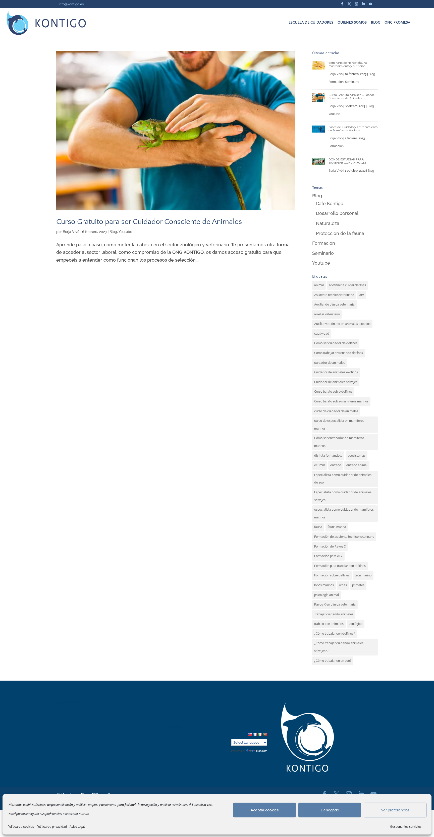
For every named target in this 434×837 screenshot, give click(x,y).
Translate (261, 750)
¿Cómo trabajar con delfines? (334, 633)
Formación (336, 82)
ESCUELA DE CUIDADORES (311, 23)
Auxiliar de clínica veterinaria (334, 304)
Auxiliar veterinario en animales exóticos (342, 324)
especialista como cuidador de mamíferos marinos (344, 513)
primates (358, 585)
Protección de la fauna (340, 233)
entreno (335, 465)
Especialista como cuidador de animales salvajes (342, 496)
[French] (255, 735)
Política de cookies (21, 826)
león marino (363, 575)
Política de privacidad (51, 826)
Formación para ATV (328, 556)
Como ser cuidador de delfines (335, 343)
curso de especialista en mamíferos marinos (339, 424)
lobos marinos (324, 585)
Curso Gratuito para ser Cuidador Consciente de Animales (149, 221)
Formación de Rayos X (330, 546)
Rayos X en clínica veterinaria (335, 604)
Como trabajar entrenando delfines (338, 353)
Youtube (125, 232)
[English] (250, 735)
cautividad (321, 333)
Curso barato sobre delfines (333, 391)
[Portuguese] (265, 735)
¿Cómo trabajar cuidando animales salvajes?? (338, 647)
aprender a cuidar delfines (347, 285)
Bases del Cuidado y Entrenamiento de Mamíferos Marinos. (353, 128)
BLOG (375, 23)
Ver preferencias (395, 810)
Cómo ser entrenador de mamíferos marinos (339, 442)
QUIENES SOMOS (352, 23)
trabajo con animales (329, 624)
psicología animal (326, 595)
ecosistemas (356, 455)
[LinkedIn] (363, 5)
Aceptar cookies (265, 810)
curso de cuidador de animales (336, 411)
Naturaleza (327, 223)
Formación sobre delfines (332, 575)
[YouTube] (370, 5)
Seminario (352, 82)
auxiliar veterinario (327, 314)
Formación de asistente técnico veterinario (344, 537)
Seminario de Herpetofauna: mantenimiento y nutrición (348, 64)
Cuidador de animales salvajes (335, 382)
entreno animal (356, 465)
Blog (113, 232)
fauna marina (337, 527)
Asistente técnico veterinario (334, 295)
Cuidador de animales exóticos (336, 372)
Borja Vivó (71, 232)
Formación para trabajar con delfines (340, 566)
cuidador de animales (329, 363)
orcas (343, 585)
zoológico (355, 624)
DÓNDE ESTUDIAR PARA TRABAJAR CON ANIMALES (347, 161)
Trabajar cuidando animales (333, 614)
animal (319, 285)
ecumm (319, 465)
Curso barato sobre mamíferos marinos (341, 401)
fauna (318, 527)
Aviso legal (77, 826)
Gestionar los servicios (405, 826)
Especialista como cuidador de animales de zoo (342, 479)
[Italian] (260, 735)
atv (361, 295)
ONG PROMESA (397, 23)
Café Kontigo (329, 203)
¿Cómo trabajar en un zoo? (332, 661)
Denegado (330, 810)
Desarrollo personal (337, 213)
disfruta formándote (328, 455)
